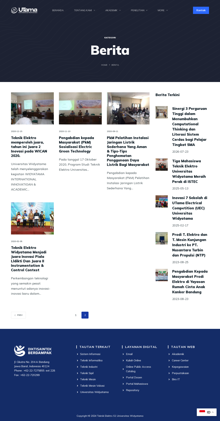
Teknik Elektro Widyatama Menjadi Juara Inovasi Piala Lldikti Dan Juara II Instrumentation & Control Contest (28, 258)
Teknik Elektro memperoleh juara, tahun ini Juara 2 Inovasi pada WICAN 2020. (29, 147)
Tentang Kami (83, 10)
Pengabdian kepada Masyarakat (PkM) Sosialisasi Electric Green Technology (76, 144)
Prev (20, 315)
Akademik (111, 10)
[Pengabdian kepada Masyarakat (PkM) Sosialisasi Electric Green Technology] (80, 108)
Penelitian (137, 10)
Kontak (201, 10)
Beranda (58, 10)
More (161, 10)
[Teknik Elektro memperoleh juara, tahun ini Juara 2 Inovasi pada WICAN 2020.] (32, 108)
